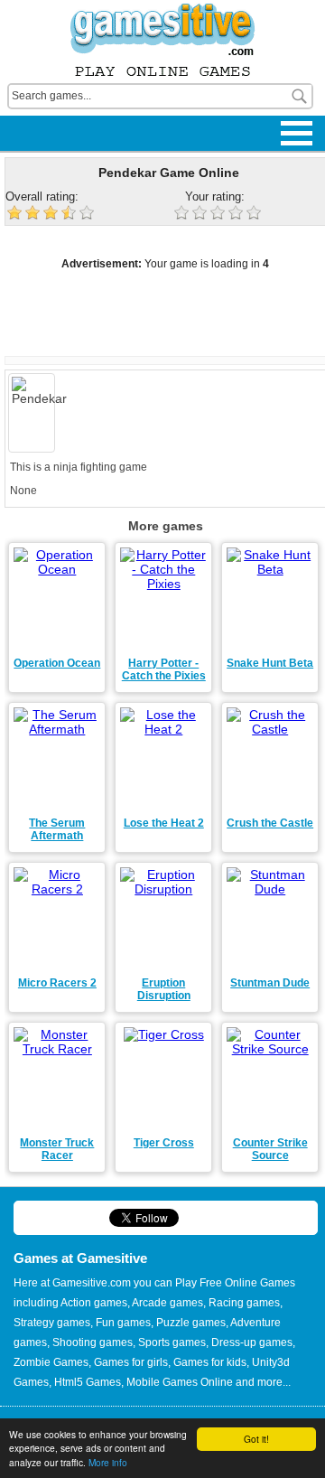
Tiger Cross (164, 1143)
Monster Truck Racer (57, 1149)
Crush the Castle (270, 823)
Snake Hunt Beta (270, 663)
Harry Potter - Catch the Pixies (164, 669)
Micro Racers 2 (57, 983)
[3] (219, 214)
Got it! (256, 1438)
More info (107, 1462)
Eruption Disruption (163, 989)
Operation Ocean (57, 663)
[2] (201, 214)
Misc (27, 119)
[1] (183, 214)
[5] (255, 214)
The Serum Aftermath (57, 829)
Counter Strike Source (270, 1149)
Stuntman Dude (270, 983)
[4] (237, 214)
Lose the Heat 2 (164, 823)
